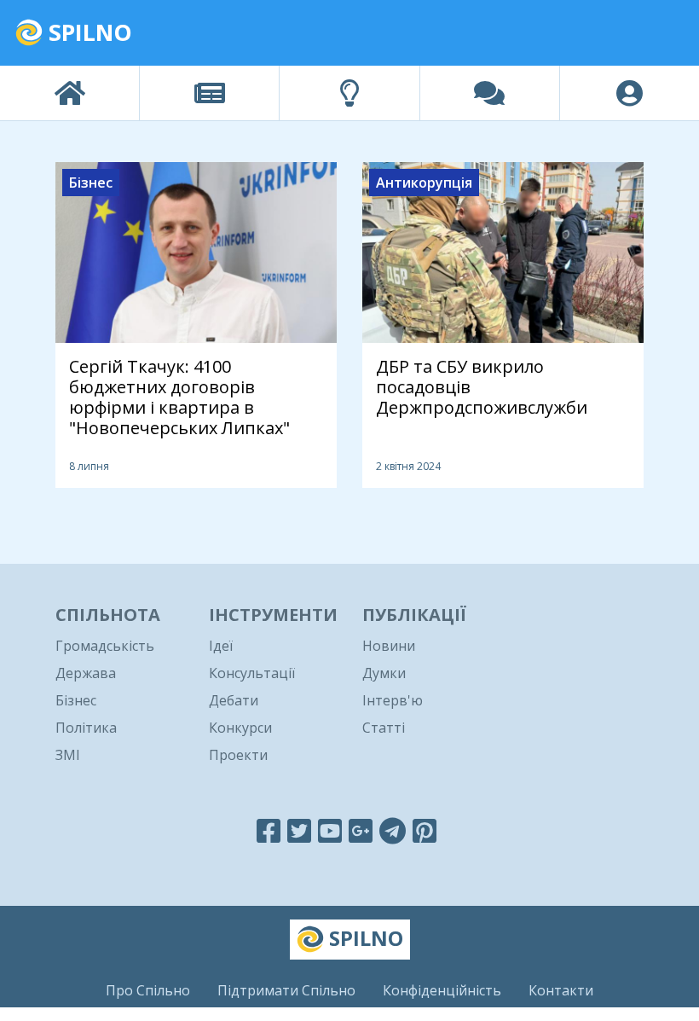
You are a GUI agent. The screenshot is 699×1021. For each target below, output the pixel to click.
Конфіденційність (442, 990)
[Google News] (361, 830)
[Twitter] (299, 830)
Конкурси (240, 727)
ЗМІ (67, 754)
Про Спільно (148, 990)
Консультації (252, 673)
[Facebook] (268, 830)
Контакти (561, 990)
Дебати (233, 700)
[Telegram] (392, 830)
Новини (388, 645)
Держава (85, 673)
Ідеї (221, 645)
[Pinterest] (424, 830)
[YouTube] (330, 830)
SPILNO (87, 32)
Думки (384, 673)
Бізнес (75, 700)
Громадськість (104, 645)
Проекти (238, 754)
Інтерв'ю (392, 700)
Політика (86, 727)
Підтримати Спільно (286, 990)
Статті (383, 727)
